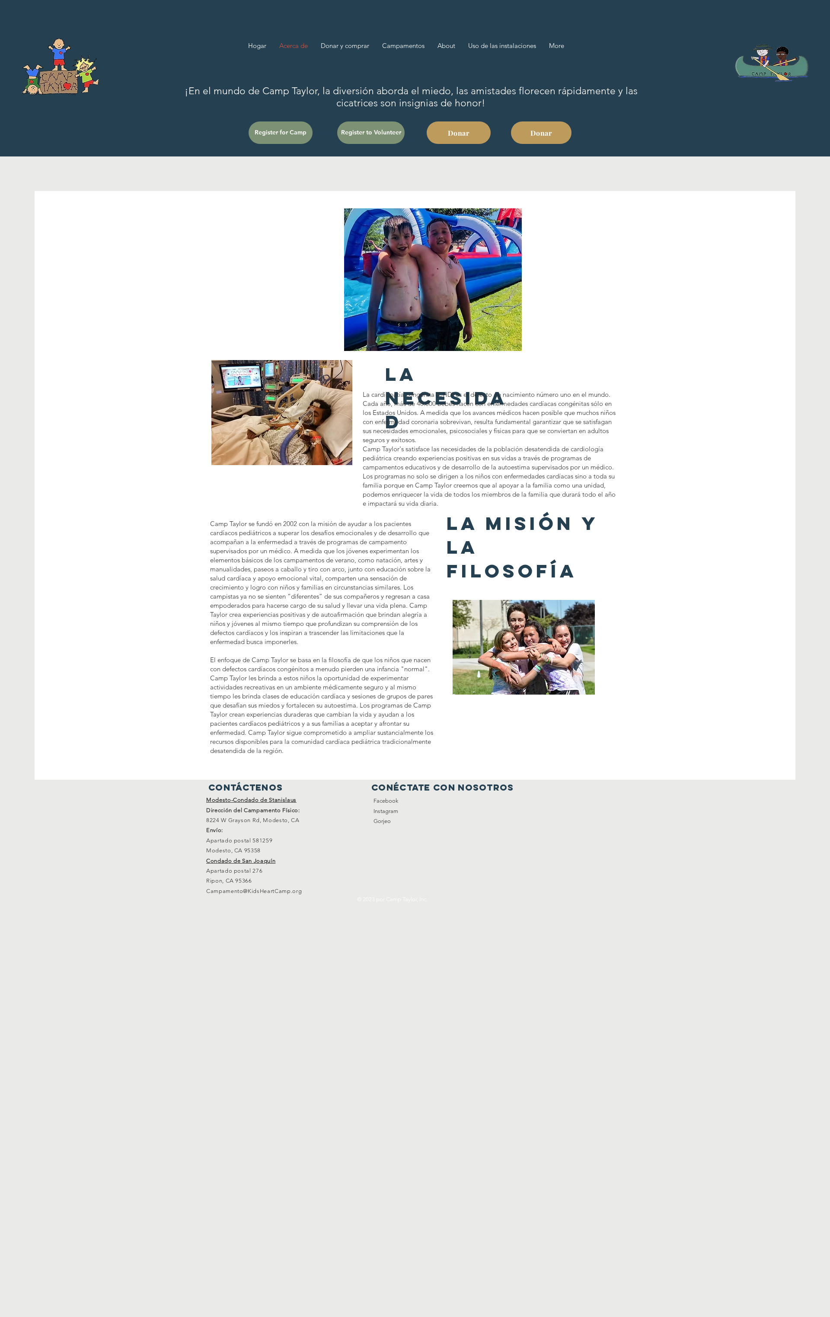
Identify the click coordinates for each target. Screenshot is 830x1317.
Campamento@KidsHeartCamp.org (254, 891)
